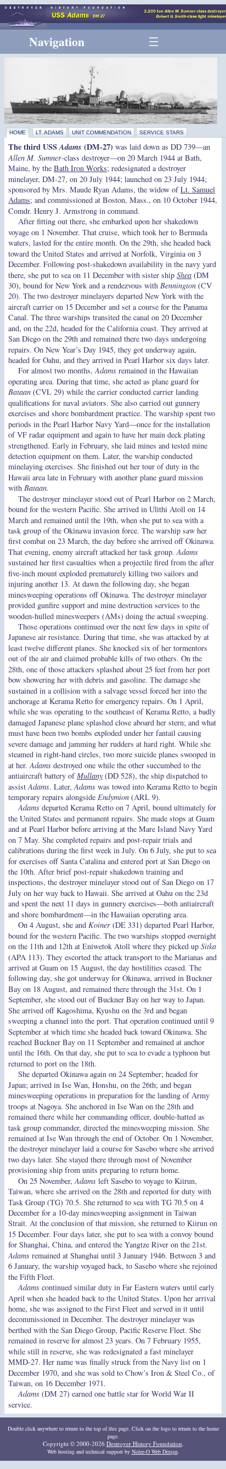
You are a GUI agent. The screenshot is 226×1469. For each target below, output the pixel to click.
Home (17, 132)
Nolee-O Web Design (155, 1451)
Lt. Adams (50, 132)
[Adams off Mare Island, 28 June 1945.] (113, 91)
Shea (184, 275)
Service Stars (161, 132)
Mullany (90, 775)
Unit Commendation (101, 132)
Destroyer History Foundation (144, 1443)
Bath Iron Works (80, 168)
